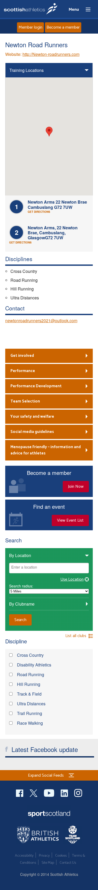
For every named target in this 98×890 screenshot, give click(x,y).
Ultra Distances (30, 704)
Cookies (61, 856)
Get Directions (39, 212)
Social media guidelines (32, 431)
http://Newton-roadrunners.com (50, 54)
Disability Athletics (33, 665)
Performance (22, 371)
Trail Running (29, 713)
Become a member (63, 27)
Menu (85, 9)
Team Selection (25, 401)
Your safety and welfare (32, 416)
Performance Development (36, 386)
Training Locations (26, 70)
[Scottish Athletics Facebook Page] (20, 792)
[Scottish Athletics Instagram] (78, 792)
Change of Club (24, 340)
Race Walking (29, 723)
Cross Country (30, 655)
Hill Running (28, 684)
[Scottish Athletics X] (34, 792)
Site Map (48, 863)
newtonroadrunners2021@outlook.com (41, 320)
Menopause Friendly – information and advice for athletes (45, 450)
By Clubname (21, 604)
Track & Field (29, 694)
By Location (20, 555)
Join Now (76, 486)
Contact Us (68, 863)
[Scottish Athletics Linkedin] (65, 792)
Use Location (72, 579)
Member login (30, 27)
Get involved (22, 355)
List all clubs (75, 636)
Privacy (44, 856)
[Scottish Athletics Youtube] (49, 792)
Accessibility (24, 856)
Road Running (30, 674)
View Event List (70, 520)
